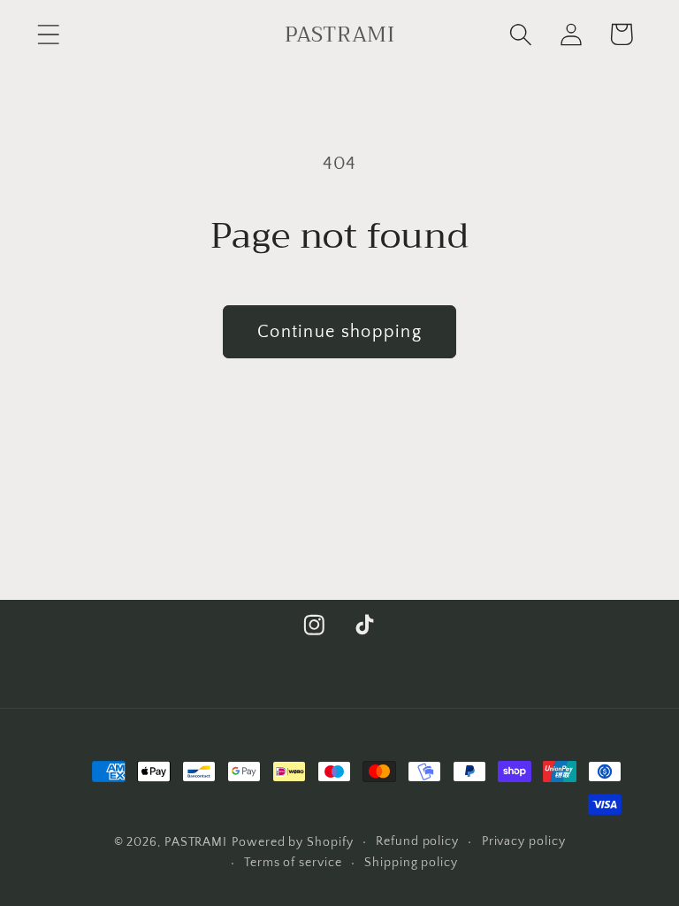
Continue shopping (339, 332)
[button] (48, 34)
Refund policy (417, 841)
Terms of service (293, 863)
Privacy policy (524, 841)
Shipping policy (411, 863)
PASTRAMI (195, 842)
